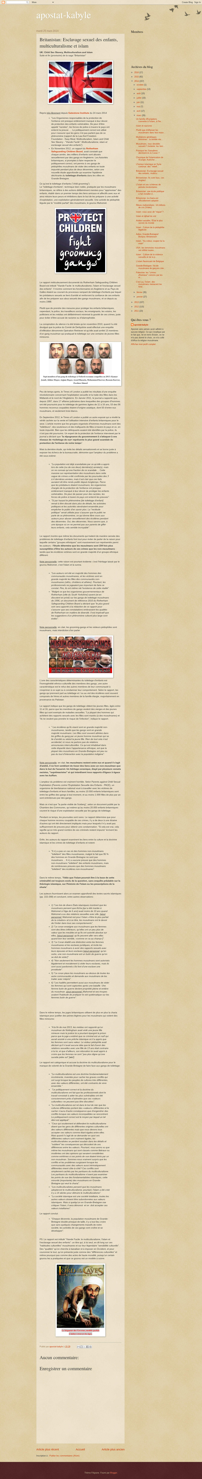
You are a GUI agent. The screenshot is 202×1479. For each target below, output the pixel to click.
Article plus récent (47, 1449)
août (139, 93)
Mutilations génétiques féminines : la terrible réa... (149, 138)
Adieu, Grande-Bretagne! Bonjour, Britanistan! (147, 235)
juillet (139, 98)
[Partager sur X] (84, 1346)
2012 (136, 306)
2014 (136, 81)
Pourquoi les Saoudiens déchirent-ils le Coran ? (147, 151)
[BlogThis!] (81, 1346)
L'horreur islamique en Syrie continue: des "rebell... (148, 165)
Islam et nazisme (144, 126)
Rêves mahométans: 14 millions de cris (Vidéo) (150, 206)
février (140, 292)
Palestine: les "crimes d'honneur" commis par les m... (149, 275)
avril (139, 111)
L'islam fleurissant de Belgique (150, 261)
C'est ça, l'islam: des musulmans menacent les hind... (149, 284)
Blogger (113, 1473)
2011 (136, 311)
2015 (136, 76)
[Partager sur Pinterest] (90, 1346)
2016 (136, 72)
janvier (140, 296)
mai (139, 106)
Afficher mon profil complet (143, 344)
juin (138, 102)
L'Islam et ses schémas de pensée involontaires (148, 185)
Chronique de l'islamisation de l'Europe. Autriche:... (149, 158)
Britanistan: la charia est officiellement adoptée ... (148, 199)
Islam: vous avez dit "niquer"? (149, 212)
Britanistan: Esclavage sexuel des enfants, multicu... (149, 172)
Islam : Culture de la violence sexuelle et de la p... (149, 255)
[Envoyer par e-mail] (78, 1346)
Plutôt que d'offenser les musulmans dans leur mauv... (150, 131)
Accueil (80, 1449)
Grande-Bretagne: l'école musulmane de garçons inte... (151, 267)
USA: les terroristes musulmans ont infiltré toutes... (150, 249)
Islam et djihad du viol (146, 216)
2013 (136, 302)
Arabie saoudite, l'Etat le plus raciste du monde (149, 221)
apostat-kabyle (63, 14)
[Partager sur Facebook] (87, 1346)
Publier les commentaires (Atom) (64, 1456)
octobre (140, 85)
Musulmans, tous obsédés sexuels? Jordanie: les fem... (150, 145)
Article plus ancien (113, 1449)
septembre (142, 89)
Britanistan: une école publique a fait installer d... (150, 192)
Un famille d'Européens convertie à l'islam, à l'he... (149, 120)
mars (139, 115)
